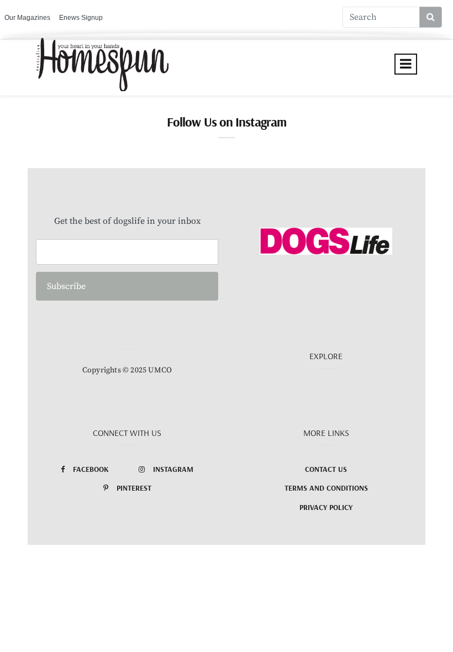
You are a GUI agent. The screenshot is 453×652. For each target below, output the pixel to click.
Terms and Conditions (326, 488)
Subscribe (66, 286)
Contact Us (326, 469)
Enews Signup (81, 18)
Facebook (91, 469)
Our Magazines (27, 18)
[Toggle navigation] (405, 64)
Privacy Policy (325, 507)
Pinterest (134, 488)
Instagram (173, 469)
